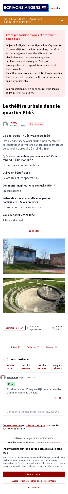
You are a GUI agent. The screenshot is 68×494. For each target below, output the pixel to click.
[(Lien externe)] (34, 256)
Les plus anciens (41, 367)
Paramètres (34, 487)
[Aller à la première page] (26, 8)
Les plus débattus (57, 367)
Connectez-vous (12, 425)
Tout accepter (34, 474)
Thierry (13, 122)
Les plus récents (26, 367)
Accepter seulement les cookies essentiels (34, 480)
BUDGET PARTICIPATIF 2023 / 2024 (22, 18)
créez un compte (35, 425)
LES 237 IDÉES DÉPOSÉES (17, 22)
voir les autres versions (48, 442)
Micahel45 (12, 377)
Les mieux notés (10, 367)
